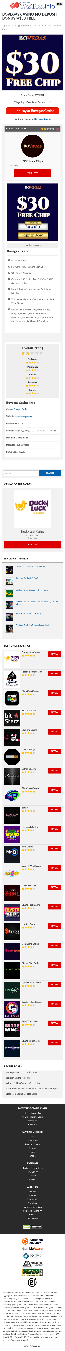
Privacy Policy (33, 1200)
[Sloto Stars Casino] (12, 795)
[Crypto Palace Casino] (12, 1009)
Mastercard (32, 1141)
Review (54, 654)
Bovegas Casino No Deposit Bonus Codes (38, 26)
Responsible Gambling (32, 1211)
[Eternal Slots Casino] (12, 970)
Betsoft (32, 1180)
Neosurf (32, 1148)
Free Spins (32, 1121)
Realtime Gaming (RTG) (32, 1168)
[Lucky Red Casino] (12, 893)
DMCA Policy (32, 1219)
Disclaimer (32, 1203)
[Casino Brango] (12, 757)
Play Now (33, 545)
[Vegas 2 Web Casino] (12, 873)
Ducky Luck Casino (32, 531)
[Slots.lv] (12, 815)
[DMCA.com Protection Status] (32, 1228)
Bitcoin (33, 1156)
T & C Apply (14, 166)
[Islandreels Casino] (12, 834)
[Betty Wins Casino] (12, 1029)
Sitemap (32, 1215)
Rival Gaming (32, 1172)
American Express (32, 1145)
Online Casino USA (32, 1113)
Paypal (32, 1152)
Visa (32, 1137)
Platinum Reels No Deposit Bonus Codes (33, 625)
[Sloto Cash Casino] (12, 698)
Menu (59, 4)
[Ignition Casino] (12, 931)
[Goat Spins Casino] (12, 951)
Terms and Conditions (32, 1207)
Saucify (32, 1176)
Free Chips (32, 1125)
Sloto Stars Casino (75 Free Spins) (30, 613)
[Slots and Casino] (12, 737)
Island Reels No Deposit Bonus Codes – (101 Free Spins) (32, 1089)
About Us (32, 1192)
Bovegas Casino (42, 119)
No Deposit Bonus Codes (32, 1117)
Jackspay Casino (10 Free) (27, 578)
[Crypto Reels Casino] (12, 912)
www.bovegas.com (32, 245)
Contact (32, 1196)
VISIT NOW (32, 173)
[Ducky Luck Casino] (32, 509)
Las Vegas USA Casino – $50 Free (30, 566)
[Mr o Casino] (12, 854)
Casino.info (11, 26)
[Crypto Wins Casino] (12, 1048)
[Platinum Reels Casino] (12, 679)
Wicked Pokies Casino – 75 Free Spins (32, 590)
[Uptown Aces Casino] (12, 990)
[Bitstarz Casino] (12, 718)
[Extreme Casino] (12, 776)
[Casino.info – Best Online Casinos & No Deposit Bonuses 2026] (32, 5)
